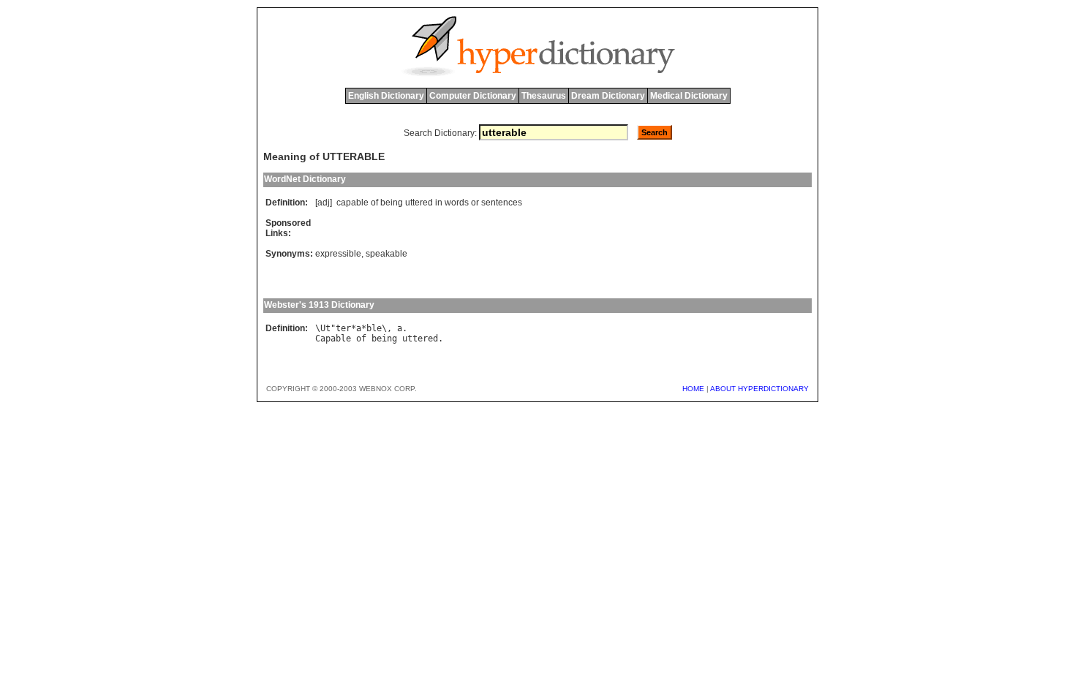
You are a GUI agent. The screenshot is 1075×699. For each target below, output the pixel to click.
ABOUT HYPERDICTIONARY (759, 389)
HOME (693, 389)
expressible (338, 254)
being (391, 202)
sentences (501, 202)
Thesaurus (543, 96)
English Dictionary (386, 96)
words (457, 202)
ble (374, 328)
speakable (386, 254)
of (374, 202)
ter (343, 328)
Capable (333, 338)
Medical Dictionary (689, 96)
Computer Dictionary (472, 96)
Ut (325, 328)
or (475, 202)
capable (352, 202)
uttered (419, 202)
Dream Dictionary (608, 96)
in (438, 202)
